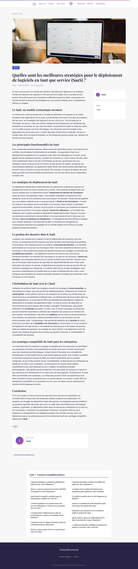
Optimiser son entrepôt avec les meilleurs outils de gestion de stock (88, 511)
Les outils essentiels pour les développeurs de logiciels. (89, 497)
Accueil (14, 14)
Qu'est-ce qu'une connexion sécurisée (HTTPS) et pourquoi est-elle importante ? (48, 490)
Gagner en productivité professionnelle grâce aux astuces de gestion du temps (89, 504)
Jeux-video (60, 4)
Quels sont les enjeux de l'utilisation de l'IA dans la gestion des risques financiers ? (88, 519)
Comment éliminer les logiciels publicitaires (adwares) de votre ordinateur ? (47, 483)
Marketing (81, 4)
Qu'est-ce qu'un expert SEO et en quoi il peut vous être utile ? (48, 530)
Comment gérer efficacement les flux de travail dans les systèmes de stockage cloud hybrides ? (47, 515)
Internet (51, 4)
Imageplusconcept (69, 549)
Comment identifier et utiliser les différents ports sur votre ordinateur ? (88, 483)
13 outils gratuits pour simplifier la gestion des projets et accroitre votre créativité (89, 526)
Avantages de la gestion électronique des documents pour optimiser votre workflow (88, 490)
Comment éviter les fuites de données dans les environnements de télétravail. (48, 523)
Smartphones (100, 4)
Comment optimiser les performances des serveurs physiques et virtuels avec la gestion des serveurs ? (48, 505)
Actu (34, 4)
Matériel (90, 4)
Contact (76, 557)
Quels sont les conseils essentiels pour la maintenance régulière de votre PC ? (46, 497)
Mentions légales (65, 557)
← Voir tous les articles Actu (23, 455)
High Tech (42, 4)
